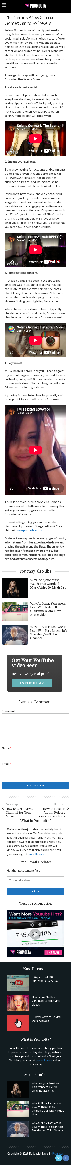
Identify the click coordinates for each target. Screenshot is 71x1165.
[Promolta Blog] (35, 5)
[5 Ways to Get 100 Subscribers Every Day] (18, 983)
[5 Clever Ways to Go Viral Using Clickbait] (18, 1023)
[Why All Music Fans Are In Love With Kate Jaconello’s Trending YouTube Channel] (18, 1129)
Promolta (57, 1153)
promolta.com (36, 854)
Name (7, 748)
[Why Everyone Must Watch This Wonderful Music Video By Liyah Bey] (18, 1089)
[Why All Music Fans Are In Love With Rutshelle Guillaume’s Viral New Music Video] (18, 1109)
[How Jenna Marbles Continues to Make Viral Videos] (18, 1003)
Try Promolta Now (32, 682)
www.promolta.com (29, 530)
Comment (8, 711)
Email (6, 763)
